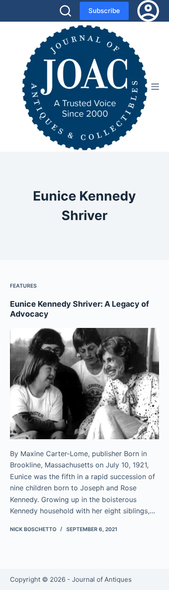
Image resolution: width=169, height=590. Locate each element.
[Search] (65, 10)
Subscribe (104, 10)
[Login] (148, 11)
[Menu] (155, 87)
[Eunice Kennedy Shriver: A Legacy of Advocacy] (84, 383)
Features (23, 285)
